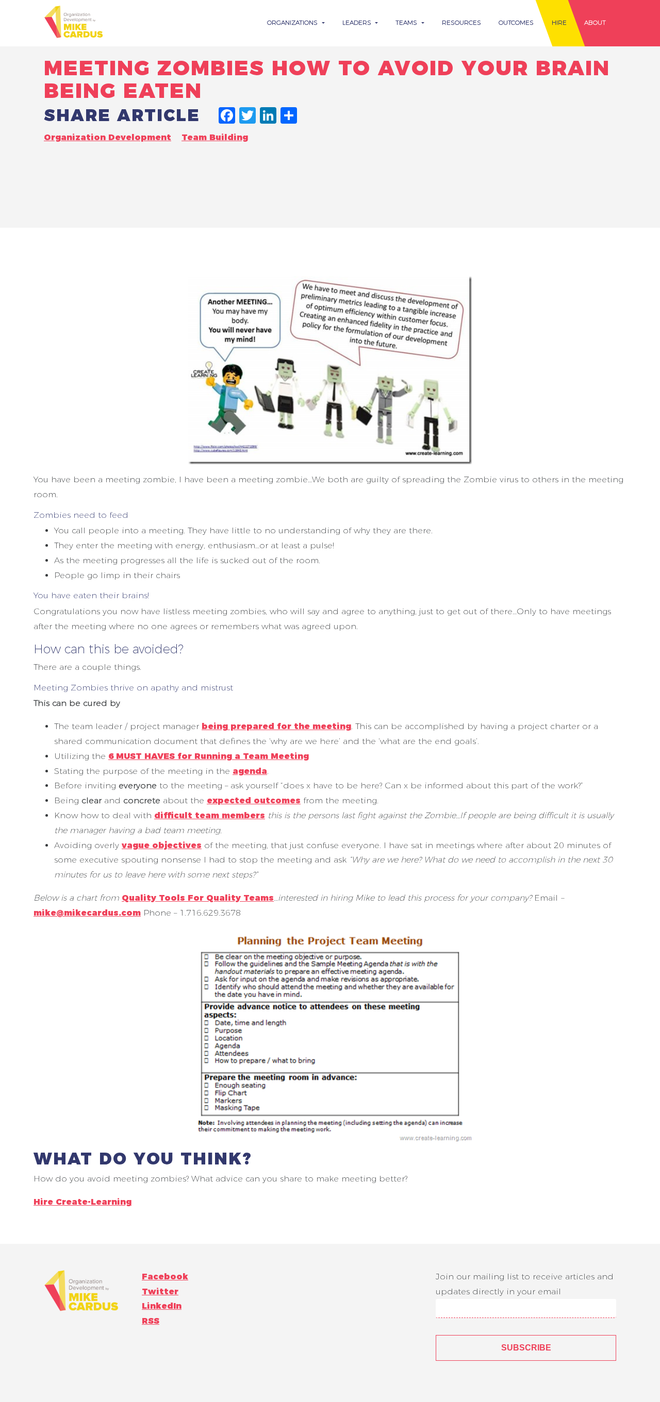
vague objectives (162, 845)
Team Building (215, 137)
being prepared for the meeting (276, 726)
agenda (250, 771)
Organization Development (107, 137)
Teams (407, 22)
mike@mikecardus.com (87, 913)
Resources (461, 22)
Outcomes (516, 22)
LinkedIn (162, 1306)
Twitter (160, 1291)
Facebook (165, 1276)
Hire (559, 22)
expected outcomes (254, 800)
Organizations (293, 22)
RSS (150, 1321)
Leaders (357, 22)
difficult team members (209, 815)
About (595, 22)
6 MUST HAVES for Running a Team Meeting (208, 756)
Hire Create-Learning (82, 1202)
